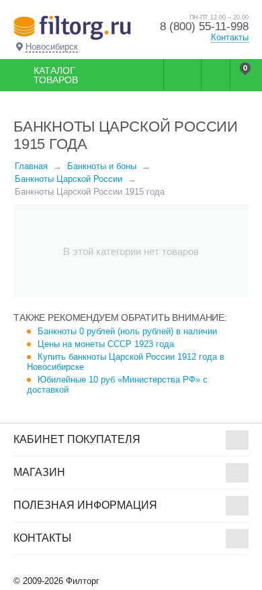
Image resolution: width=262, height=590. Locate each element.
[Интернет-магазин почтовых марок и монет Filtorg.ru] (72, 27)
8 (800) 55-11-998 (204, 26)
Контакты (230, 37)
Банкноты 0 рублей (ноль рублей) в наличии (127, 331)
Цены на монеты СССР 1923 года (106, 344)
